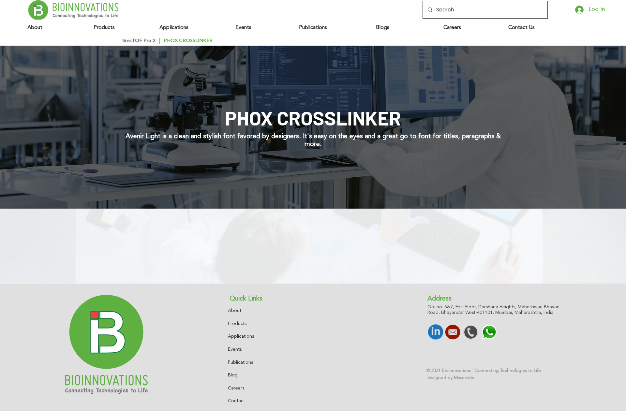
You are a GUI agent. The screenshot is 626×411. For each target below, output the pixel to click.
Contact (236, 401)
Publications (240, 362)
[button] (226, 41)
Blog (233, 375)
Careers (236, 388)
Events (235, 349)
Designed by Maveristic (450, 377)
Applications (241, 336)
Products (237, 323)
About (234, 310)
